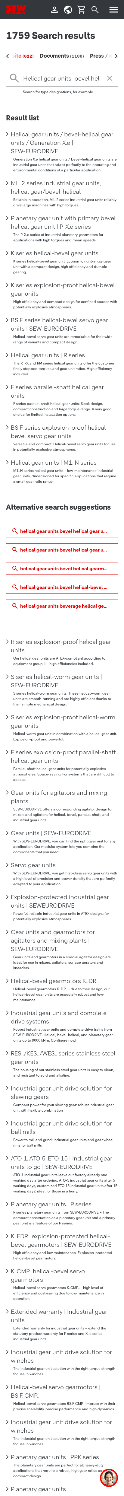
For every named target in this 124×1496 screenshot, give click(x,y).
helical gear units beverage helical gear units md (69, 606)
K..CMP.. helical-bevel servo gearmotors (48, 1275)
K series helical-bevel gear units (54, 253)
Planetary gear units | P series (51, 1204)
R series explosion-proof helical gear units (61, 646)
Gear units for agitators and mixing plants (59, 796)
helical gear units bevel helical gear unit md (68, 531)
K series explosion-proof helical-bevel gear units (63, 289)
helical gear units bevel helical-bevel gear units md (69, 587)
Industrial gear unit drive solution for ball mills (61, 1127)
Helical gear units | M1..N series (54, 462)
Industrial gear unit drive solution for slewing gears (61, 1092)
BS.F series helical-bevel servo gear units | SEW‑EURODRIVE (59, 324)
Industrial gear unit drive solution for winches (61, 1356)
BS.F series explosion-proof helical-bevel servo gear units (59, 431)
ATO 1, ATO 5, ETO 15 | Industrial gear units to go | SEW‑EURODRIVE (61, 1162)
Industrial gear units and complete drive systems (59, 1017)
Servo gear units (33, 865)
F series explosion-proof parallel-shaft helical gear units (63, 756)
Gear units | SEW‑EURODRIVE (51, 833)
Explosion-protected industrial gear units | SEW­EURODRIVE (60, 901)
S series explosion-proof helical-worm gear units (63, 721)
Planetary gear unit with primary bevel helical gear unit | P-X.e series (63, 222)
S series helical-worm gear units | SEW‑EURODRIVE (56, 681)
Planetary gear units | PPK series (55, 1457)
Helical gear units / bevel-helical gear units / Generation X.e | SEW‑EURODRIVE (62, 142)
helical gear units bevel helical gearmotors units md (69, 568)
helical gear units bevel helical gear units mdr (69, 549)
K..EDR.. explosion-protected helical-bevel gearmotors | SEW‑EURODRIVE (61, 1240)
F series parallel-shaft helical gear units (57, 391)
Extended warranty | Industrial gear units (59, 1315)
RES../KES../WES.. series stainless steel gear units (63, 1057)
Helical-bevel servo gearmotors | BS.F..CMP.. (56, 1391)
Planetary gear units (38, 1489)
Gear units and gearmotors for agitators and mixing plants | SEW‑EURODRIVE (53, 940)
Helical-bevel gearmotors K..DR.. (55, 981)
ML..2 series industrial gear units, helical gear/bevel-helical (56, 187)
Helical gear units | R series (48, 355)
